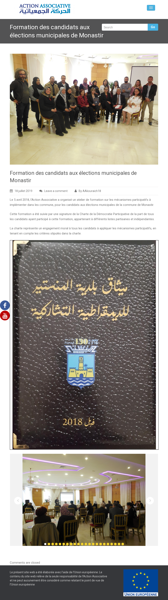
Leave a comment (56, 191)
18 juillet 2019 (23, 191)
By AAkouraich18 (90, 191)
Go (153, 27)
